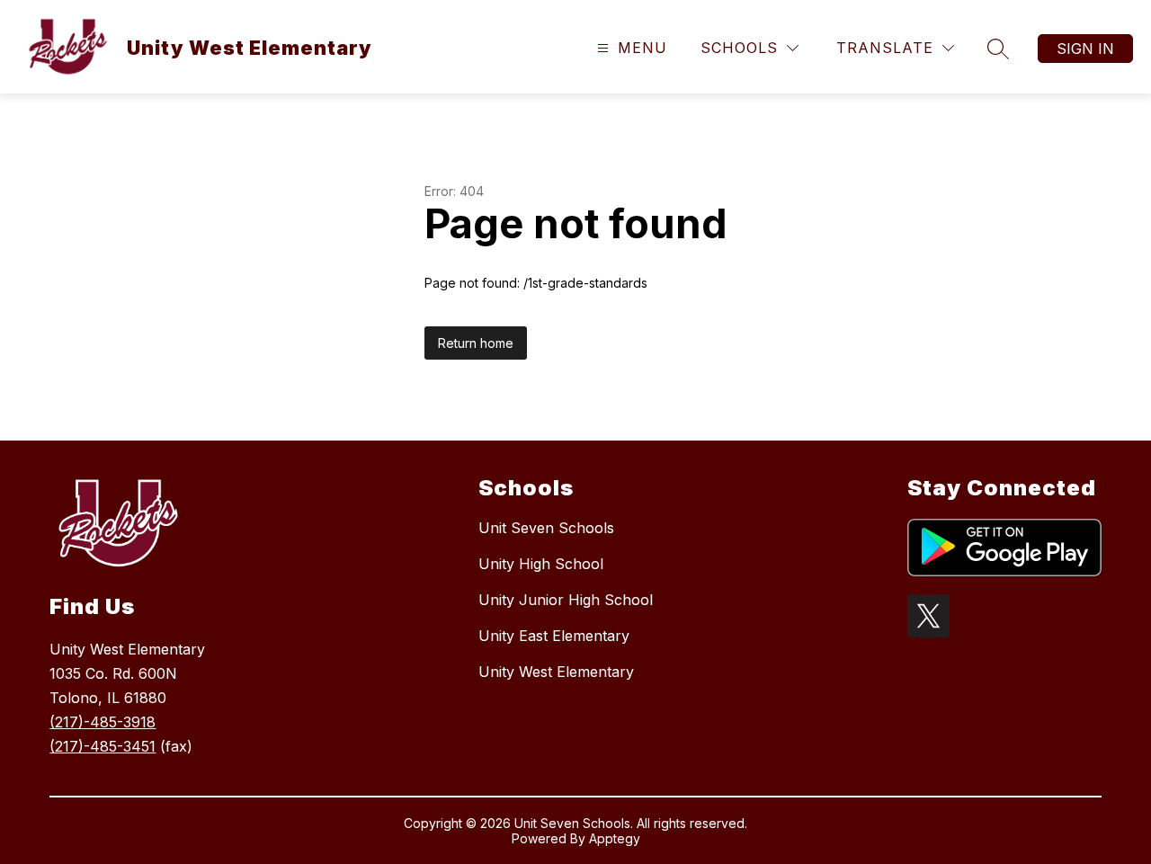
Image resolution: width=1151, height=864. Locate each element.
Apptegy (614, 838)
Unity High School (540, 564)
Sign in (1085, 49)
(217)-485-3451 (102, 746)
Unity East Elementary (553, 636)
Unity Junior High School (565, 600)
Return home (475, 343)
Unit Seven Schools (546, 528)
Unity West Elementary (556, 672)
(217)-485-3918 (102, 722)
